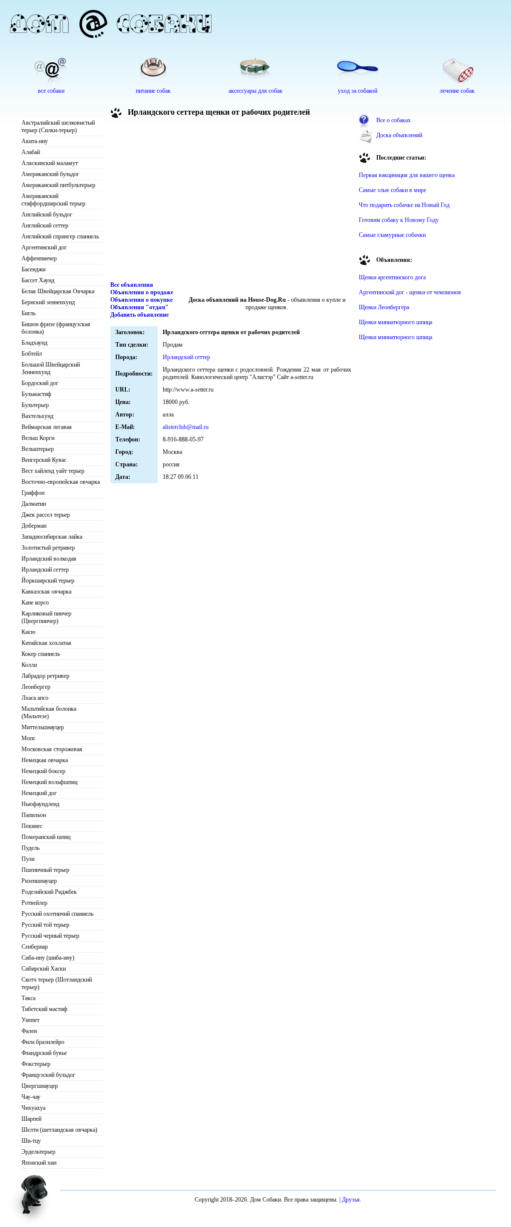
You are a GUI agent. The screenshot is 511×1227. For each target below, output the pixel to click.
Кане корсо (35, 602)
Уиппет (30, 1020)
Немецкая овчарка (44, 760)
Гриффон (32, 492)
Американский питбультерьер (58, 185)
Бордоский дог (39, 383)
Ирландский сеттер (45, 569)
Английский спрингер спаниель (60, 236)
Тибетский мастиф (44, 1009)
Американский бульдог (50, 174)
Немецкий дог (39, 793)
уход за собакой (357, 90)
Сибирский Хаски (43, 968)
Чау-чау (30, 1096)
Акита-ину (34, 141)
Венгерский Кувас (43, 459)
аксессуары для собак (255, 90)
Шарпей (31, 1118)
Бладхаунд (34, 342)
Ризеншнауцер (39, 880)
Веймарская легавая (46, 426)
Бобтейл (31, 353)
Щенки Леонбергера (384, 307)
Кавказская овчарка (46, 591)
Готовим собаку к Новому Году (399, 219)
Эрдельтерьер (38, 1151)
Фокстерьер (35, 1063)
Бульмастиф (36, 394)
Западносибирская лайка (51, 536)
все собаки (51, 90)
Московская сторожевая (51, 749)
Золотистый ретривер (48, 547)
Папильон (33, 815)
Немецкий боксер (43, 771)
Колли (29, 664)
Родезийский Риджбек (49, 891)
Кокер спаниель (40, 653)
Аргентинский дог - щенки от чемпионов (410, 292)
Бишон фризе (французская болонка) (55, 328)
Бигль (28, 313)
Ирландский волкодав (48, 558)
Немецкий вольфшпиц (49, 782)
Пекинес (31, 825)
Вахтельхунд (37, 415)
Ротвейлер (34, 902)
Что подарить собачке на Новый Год (404, 205)
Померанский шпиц (45, 836)
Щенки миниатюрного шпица (395, 322)
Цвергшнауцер (39, 1085)
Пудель (30, 847)
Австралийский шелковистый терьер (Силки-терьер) (58, 126)
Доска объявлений (399, 135)
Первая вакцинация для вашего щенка (407, 175)
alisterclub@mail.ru (186, 426)
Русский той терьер (45, 924)
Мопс (28, 738)
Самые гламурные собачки (392, 234)
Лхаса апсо (34, 697)
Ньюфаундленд (40, 804)
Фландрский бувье (44, 1052)
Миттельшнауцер (42, 727)
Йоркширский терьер (47, 580)
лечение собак (457, 90)
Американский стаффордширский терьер (53, 200)
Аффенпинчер (39, 258)
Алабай (30, 152)
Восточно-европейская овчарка (60, 481)
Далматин (33, 503)
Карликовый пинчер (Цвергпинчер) (46, 617)
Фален (29, 1030)
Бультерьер (35, 405)
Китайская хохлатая (46, 642)
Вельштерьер (37, 448)
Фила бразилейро (42, 1041)
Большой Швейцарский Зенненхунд (50, 368)
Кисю (28, 631)
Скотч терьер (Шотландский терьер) (56, 983)
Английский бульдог (46, 214)
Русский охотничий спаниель (57, 913)
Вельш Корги (37, 437)
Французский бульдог (48, 1074)
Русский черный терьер (50, 935)
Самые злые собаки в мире (392, 190)
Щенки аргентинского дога (392, 277)
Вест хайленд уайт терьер (52, 470)
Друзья (351, 1199)
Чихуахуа (33, 1107)
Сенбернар (34, 946)
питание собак (153, 90)
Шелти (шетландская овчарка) (59, 1129)
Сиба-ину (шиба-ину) (47, 957)
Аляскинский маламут (49, 163)
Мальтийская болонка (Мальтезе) (48, 712)
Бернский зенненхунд (48, 302)
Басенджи (33, 269)
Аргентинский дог (44, 247)
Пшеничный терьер (45, 869)
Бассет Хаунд (37, 280)
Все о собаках (393, 120)
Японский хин (38, 1162)
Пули (27, 858)
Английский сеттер (44, 225)
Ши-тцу (31, 1140)
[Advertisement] (231, 201)
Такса (28, 998)
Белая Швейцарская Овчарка (57, 291)
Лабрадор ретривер (45, 675)
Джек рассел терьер (45, 514)
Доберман (33, 525)
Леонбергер (35, 686)
